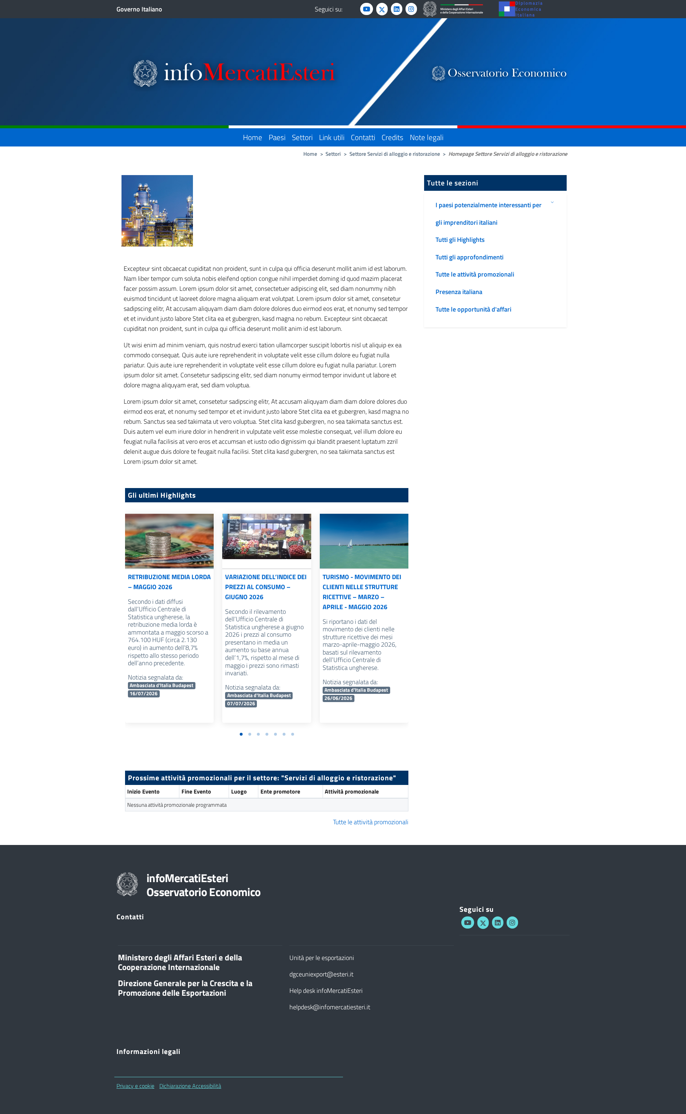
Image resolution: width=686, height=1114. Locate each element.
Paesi (277, 137)
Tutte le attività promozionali (370, 822)
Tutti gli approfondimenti (469, 257)
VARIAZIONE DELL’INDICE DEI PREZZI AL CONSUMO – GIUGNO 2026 (266, 587)
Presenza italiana (459, 292)
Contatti (363, 137)
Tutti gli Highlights (460, 239)
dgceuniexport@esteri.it (321, 974)
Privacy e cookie (135, 1085)
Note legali (426, 137)
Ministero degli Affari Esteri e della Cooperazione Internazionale (180, 962)
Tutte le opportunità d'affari (473, 309)
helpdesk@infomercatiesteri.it (329, 1007)
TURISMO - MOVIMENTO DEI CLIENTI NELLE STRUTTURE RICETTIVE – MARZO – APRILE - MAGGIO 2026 (362, 592)
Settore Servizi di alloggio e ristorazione (394, 154)
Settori (302, 137)
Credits (392, 137)
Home (252, 137)
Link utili (331, 137)
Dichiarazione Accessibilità (190, 1085)
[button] (241, 734)
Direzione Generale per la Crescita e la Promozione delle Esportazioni (185, 988)
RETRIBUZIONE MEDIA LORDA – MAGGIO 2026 (169, 582)
